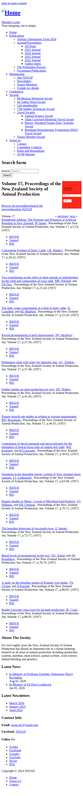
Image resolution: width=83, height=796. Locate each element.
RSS (12, 764)
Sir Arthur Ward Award (31, 102)
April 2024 (16, 710)
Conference (16, 91)
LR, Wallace (55, 250)
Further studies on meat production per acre (28, 389)
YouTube (14, 757)
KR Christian (27, 504)
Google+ (14, 754)
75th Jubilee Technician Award (36, 109)
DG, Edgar (58, 555)
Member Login (11, 22)
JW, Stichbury (63, 335)
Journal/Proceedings (29, 42)
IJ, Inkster (61, 528)
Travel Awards (26, 112)
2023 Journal (33, 56)
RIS (11, 243)
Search (6, 171)
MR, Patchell (63, 281)
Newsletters (24, 81)
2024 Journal (33, 53)
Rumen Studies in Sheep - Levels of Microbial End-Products (38, 501)
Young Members (27, 84)
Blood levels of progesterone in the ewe (26, 555)
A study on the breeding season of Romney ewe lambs (35, 582)
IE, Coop (71, 609)
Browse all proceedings (16, 205)
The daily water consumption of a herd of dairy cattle (34, 308)
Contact (21, 143)
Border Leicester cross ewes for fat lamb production (33, 609)
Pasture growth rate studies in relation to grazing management (39, 416)
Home (13, 32)
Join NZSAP (25, 77)
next (72, 216)
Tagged (13, 240)
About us (14, 140)
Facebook (15, 750)
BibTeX (14, 236)
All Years (30, 46)
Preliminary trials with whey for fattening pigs (29, 362)
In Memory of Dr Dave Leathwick (30, 684)
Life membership (27, 105)
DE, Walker (63, 389)
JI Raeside (23, 586)
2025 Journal (33, 49)
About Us (15, 781)
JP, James (40, 223)
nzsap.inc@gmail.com (24, 725)
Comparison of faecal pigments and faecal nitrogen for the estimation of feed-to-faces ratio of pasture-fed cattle (37, 445)
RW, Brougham (11, 420)
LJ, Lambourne (22, 477)
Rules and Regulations (30, 150)
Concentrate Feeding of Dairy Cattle (24, 250)
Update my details (28, 88)
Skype (13, 760)
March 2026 (16, 703)
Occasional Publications (31, 70)
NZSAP (21, 731)
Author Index (33, 63)
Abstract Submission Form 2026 (36, 39)
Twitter (13, 747)
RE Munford (28, 311)
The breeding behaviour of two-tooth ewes (27, 528)
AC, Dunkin (66, 362)
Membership (17, 74)
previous (63, 216)
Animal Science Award (39, 116)
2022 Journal (33, 60)
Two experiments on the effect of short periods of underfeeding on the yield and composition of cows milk (40, 279)
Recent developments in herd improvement (28, 335)
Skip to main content (14, 3)
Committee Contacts (29, 147)
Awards (14, 95)
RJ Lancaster (27, 450)
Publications (16, 35)
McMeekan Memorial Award (34, 98)
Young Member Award (31, 136)
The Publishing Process (31, 67)
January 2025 (17, 706)
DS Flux (7, 284)
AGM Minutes (26, 154)
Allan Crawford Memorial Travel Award (49, 119)
